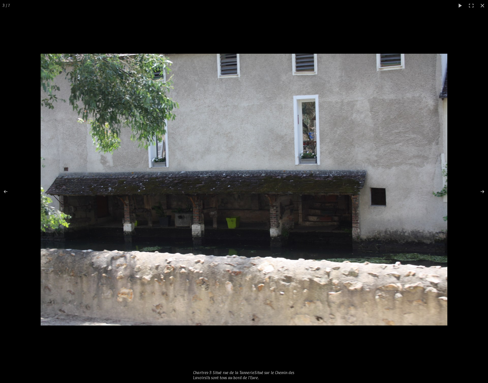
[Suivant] (479, 191)
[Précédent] (9, 191)
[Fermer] (482, 5)
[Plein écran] (471, 5)
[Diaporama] (460, 5)
